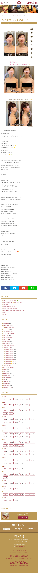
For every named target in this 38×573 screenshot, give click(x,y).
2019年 (4, 448)
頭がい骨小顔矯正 (13, 552)
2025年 (4, 402)
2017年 (4, 466)
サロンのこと (6, 339)
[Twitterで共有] (14, 288)
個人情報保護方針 (22, 558)
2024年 (4, 407)
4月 (21, 399)
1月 (26, 399)
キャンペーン (6, 335)
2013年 (4, 492)
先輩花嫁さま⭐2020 (9, 363)
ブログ (26, 550)
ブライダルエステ (7, 347)
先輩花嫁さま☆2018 (9, 357)
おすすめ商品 (6, 323)
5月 (15, 399)
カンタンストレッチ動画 (8, 333)
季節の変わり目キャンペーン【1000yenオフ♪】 (13, 310)
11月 (10, 410)
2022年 (4, 425)
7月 (10, 399)
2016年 (4, 471)
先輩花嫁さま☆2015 (9, 353)
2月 (26, 404)
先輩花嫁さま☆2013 (9, 349)
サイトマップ (29, 558)
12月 (5, 410)
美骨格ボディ (6, 381)
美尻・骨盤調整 (6, 377)
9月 (21, 410)
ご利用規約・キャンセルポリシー (12, 558)
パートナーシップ (7, 343)
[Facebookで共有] (5, 288)
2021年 (4, 431)
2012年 (4, 497)
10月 (5, 404)
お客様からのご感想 (7, 325)
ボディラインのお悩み (8, 367)
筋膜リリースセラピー (8, 375)
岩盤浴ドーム (17, 555)
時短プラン (12, 555)
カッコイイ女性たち (7, 331)
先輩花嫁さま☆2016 (9, 355)
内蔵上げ (5, 371)
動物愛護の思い (6, 373)
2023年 (4, 416)
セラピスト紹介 (6, 341)
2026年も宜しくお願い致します (10, 308)
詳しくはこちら (22, 517)
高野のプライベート (7, 387)
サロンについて (13, 550)
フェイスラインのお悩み (8, 345)
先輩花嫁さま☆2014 (9, 351)
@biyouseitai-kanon (20, 546)
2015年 (4, 480)
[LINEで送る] (32, 288)
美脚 (4, 379)
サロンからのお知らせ (8, 337)
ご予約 (18, 550)
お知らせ (22, 550)
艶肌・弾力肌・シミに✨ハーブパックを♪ (12, 302)
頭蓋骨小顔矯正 (6, 385)
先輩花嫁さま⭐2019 (9, 361)
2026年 (4, 396)
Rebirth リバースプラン (8, 312)
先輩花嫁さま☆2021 (9, 359)
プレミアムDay (6, 365)
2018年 (4, 457)
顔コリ (4, 314)
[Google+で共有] (23, 288)
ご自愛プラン (25, 552)
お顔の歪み (5, 304)
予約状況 (5, 369)
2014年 (4, 486)
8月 (4, 399)
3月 (10, 422)
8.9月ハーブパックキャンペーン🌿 (10, 300)
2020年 (4, 439)
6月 (15, 404)
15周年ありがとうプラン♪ (9, 306)
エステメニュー (6, 329)
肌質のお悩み (6, 383)
